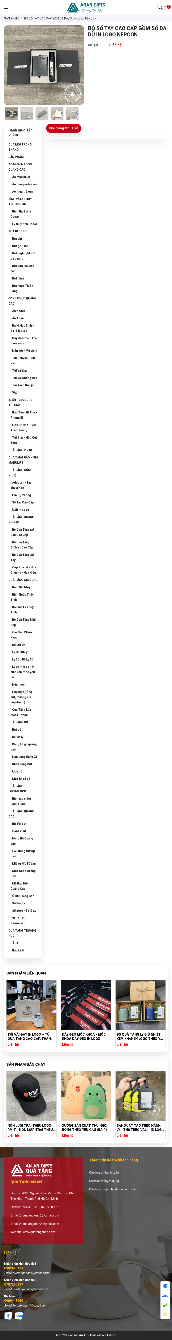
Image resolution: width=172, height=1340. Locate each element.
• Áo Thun (17, 318)
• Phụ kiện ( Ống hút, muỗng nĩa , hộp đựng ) (21, 697)
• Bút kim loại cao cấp (22, 268)
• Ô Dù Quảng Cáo (22, 896)
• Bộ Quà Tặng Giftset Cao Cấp (21, 545)
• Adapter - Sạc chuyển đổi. (20, 485)
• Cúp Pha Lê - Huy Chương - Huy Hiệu (23, 570)
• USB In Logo (19, 509)
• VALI (14, 392)
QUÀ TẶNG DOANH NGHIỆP (21, 519)
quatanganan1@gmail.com (40, 1215)
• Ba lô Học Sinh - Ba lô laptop (22, 328)
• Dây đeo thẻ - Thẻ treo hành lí (23, 340)
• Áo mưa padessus (23, 184)
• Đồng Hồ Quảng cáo (21, 841)
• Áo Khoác (17, 311)
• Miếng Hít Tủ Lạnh (23, 863)
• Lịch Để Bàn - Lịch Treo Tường (23, 427)
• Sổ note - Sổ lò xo (23, 910)
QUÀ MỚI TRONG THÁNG (20, 147)
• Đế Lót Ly (17, 644)
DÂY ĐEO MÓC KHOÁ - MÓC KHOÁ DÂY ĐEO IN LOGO (29, 1036)
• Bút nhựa (17, 278)
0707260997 (13, 1284)
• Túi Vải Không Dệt (23, 378)
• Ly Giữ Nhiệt (19, 652)
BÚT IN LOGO (17, 231)
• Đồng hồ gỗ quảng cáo (23, 747)
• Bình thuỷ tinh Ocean (20, 214)
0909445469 (13, 1301)
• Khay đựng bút (21, 764)
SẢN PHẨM (16, 157)
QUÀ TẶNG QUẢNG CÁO (21, 814)
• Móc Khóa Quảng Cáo (23, 873)
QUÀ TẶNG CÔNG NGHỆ (20, 472)
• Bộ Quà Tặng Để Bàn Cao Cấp (22, 532)
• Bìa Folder (18, 823)
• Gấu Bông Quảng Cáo (22, 853)
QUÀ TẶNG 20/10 (20, 450)
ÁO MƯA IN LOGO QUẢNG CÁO (20, 167)
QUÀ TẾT (14, 943)
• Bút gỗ (15, 729)
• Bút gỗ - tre (19, 246)
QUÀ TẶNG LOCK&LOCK (17, 788)
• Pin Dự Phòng (20, 495)
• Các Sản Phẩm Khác (21, 635)
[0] (165, 7)
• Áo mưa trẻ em (21, 191)
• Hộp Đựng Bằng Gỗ (24, 756)
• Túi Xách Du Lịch (22, 385)
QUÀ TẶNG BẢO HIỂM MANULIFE (23, 460)
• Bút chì (16, 238)
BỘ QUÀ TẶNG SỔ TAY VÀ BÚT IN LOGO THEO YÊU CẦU (140, 1128)
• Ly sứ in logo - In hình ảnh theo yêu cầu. (22, 672)
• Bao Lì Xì (17, 950)
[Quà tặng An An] (86, 7)
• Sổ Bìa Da (17, 903)
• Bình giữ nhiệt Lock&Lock (20, 801)
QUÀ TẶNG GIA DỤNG (23, 580)
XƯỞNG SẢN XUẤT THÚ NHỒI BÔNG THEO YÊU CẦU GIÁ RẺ (30, 1128)
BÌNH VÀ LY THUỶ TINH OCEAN (20, 201)
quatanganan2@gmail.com (40, 1223)
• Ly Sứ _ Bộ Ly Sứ (21, 659)
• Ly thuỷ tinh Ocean (24, 224)
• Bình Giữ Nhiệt (21, 587)
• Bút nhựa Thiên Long (21, 288)
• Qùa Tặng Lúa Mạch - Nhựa (20, 712)
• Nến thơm (18, 684)
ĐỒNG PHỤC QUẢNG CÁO (22, 301)
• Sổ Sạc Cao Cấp (22, 502)
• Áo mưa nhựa (20, 177)
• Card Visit (18, 831)
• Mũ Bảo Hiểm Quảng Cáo (20, 886)
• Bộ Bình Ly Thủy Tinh (22, 609)
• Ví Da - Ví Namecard (17, 920)
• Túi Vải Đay (18, 370)
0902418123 (13, 1268)
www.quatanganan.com (39, 1232)
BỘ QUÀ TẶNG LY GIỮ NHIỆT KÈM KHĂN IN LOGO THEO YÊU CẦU (86, 1036)
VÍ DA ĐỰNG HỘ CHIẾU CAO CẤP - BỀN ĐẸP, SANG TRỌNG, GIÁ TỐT (140, 1036)
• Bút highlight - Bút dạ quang (24, 256)
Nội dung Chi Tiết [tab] (63, 128)
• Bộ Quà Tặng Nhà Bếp (23, 622)
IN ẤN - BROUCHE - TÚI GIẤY (21, 402)
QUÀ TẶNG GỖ (18, 722)
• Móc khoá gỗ (20, 778)
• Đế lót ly (16, 737)
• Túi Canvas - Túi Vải (22, 360)
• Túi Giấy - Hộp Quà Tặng (24, 440)
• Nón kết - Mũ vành (23, 350)
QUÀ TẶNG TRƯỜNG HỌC (22, 933)
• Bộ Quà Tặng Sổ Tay (22, 557)
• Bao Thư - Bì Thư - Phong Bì (23, 415)
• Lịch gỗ (16, 771)
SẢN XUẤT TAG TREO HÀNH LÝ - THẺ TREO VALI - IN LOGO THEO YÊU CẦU (85, 1128)
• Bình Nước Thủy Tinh (22, 597)
